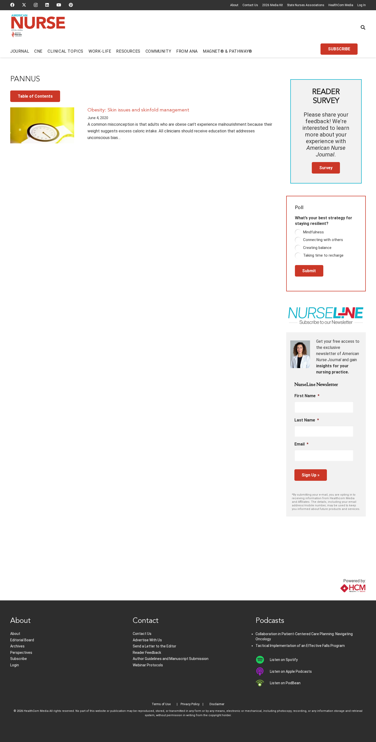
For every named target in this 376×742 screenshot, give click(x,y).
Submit (309, 270)
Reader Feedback (147, 652)
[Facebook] (12, 5)
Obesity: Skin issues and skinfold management (138, 110)
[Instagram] (36, 5)
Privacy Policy (190, 704)
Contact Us (250, 5)
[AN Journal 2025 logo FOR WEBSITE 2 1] (38, 28)
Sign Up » (310, 475)
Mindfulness (313, 232)
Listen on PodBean (285, 683)
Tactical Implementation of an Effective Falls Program (300, 646)
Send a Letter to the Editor (154, 646)
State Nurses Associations (305, 5)
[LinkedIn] (47, 5)
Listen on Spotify (284, 660)
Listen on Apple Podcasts (291, 671)
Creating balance (317, 247)
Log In (361, 5)
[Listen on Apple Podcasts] (263, 671)
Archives (17, 646)
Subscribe (18, 659)
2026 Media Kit (272, 5)
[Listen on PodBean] (263, 683)
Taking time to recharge (323, 255)
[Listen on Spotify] (263, 660)
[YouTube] (59, 5)
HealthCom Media (340, 5)
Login (14, 665)
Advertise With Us (147, 640)
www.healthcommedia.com (341, 597)
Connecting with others (323, 239)
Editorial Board (22, 640)
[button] (363, 27)
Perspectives (21, 652)
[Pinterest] (71, 5)
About (234, 5)
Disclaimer (216, 704)
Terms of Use (161, 704)
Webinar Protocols (148, 665)
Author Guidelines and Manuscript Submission (170, 659)
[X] (24, 5)
